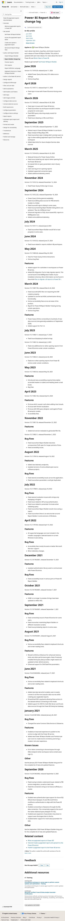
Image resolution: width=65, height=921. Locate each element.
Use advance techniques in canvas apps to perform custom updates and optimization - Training (42, 883)
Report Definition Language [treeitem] (12, 68)
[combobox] (11, 14)
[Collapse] (21, 11)
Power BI (42, 12)
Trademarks (14, 920)
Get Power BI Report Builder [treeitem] (13, 34)
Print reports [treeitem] (8, 65)
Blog (24, 917)
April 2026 (29, 36)
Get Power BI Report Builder (47, 62)
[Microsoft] (3, 2)
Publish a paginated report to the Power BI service (44, 847)
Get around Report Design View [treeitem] (12, 49)
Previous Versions (16, 917)
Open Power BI (57, 7)
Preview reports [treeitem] (9, 62)
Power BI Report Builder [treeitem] (11, 56)
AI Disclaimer (5, 917)
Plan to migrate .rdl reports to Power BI (47, 279)
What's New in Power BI (41, 58)
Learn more (28, 853)
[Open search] (56, 2)
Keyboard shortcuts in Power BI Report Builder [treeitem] (13, 72)
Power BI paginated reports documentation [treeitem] (11, 19)
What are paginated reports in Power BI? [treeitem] (13, 27)
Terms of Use (5, 920)
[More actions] (62, 12)
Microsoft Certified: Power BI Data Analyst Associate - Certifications (40, 893)
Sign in (61, 2)
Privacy (39, 917)
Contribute (32, 917)
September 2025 (30, 40)
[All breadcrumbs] (26, 12)
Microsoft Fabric (33, 12)
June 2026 (29, 34)
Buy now (48, 7)
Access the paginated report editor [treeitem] (13, 38)
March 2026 (29, 38)
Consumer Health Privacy (51, 917)
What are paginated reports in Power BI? (41, 840)
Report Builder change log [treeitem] (12, 59)
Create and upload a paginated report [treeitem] (10, 44)
